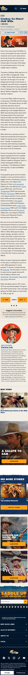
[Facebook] (4, 658)
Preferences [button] (20, 673)
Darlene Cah (11, 26)
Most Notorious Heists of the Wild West (14, 412)
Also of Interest (8, 630)
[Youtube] (24, 658)
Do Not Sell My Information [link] (7, 669)
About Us (5, 636)
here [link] (11, 667)
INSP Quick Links (7, 624)
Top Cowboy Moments (9, 501)
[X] (9, 658)
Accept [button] (7, 673)
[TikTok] (19, 658)
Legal (3, 641)
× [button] (26, 661)
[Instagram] (14, 658)
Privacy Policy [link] (22, 666)
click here (11, 316)
